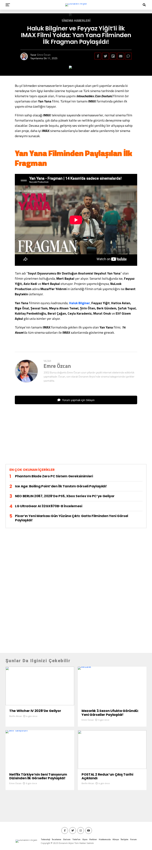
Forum (133, 839)
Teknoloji (45, 839)
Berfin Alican (15, 716)
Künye (116, 839)
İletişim (124, 839)
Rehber (93, 839)
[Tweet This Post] (105, 56)
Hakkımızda (105, 839)
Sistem (66, 839)
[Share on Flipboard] (113, 56)
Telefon (76, 839)
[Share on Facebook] (98, 56)
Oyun (84, 839)
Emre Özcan (44, 55)
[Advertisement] (76, 437)
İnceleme (56, 839)
